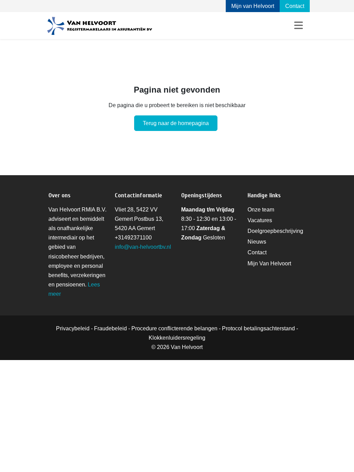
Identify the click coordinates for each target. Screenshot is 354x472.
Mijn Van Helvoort (269, 263)
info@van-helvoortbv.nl (143, 247)
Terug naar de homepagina (176, 123)
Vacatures (260, 220)
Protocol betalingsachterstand (258, 328)
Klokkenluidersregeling (177, 338)
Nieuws (257, 242)
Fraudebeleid (110, 328)
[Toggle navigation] (298, 25)
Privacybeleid (73, 328)
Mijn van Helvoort (252, 6)
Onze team (261, 210)
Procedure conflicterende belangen (174, 328)
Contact (294, 6)
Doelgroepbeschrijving (275, 231)
